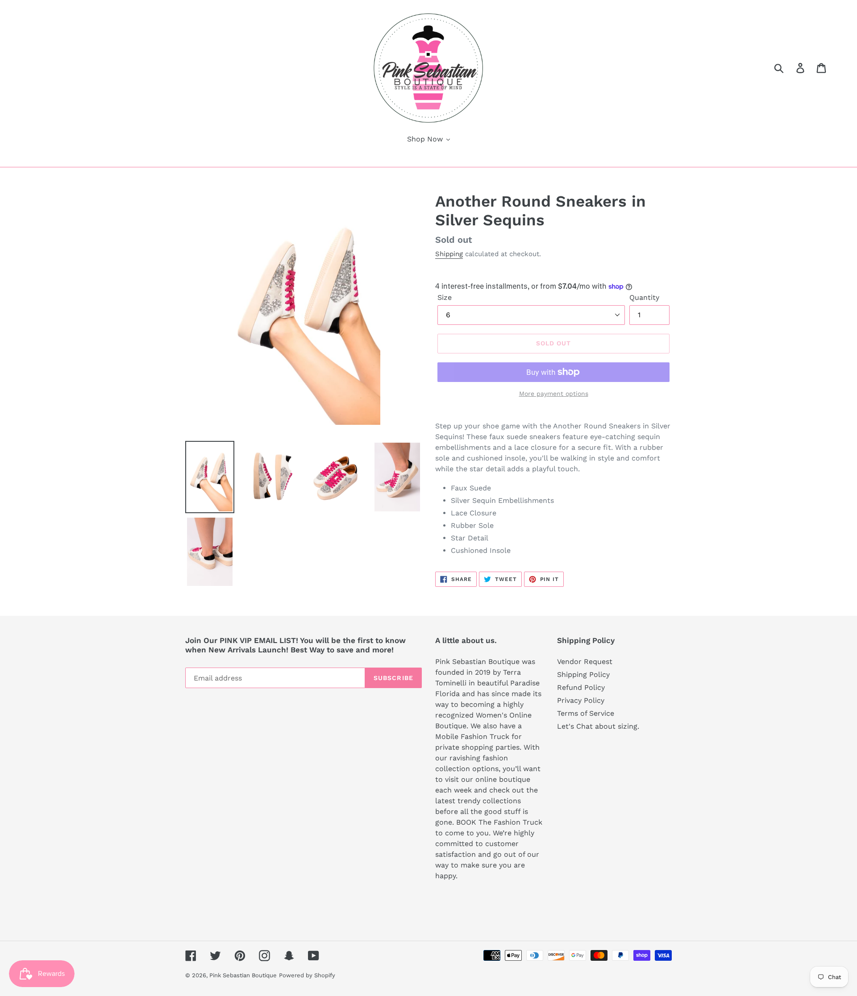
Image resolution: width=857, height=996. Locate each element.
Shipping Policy (583, 674)
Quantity (644, 297)
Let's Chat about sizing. (598, 726)
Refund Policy (581, 687)
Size (444, 297)
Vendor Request (584, 661)
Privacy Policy (580, 700)
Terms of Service (585, 713)
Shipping (449, 254)
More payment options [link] (553, 393)
